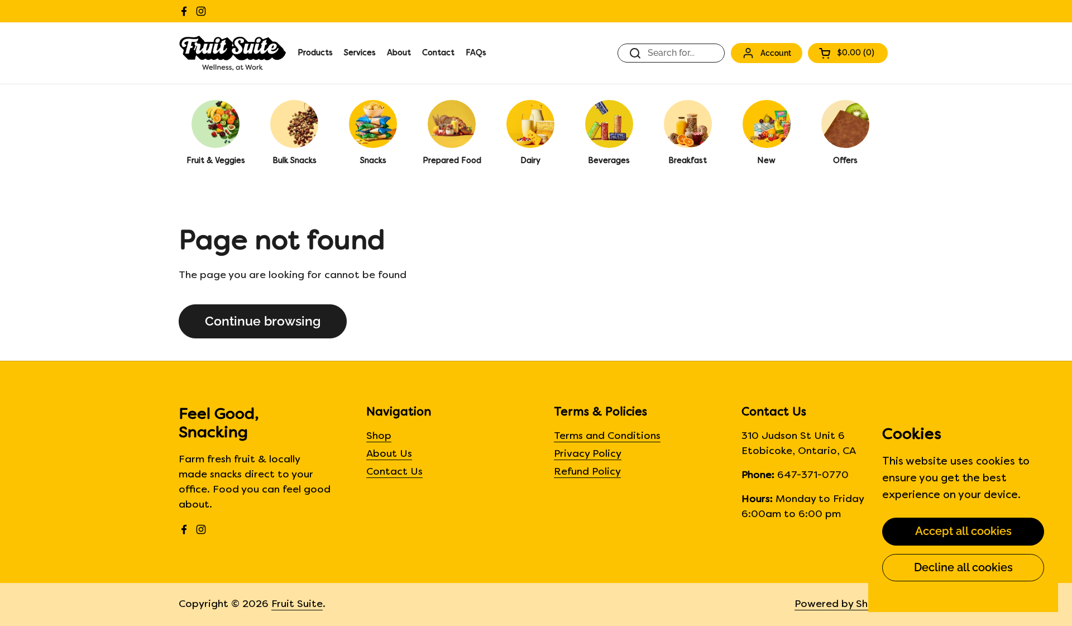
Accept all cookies (963, 531)
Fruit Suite (297, 604)
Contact (438, 53)
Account (775, 53)
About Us (389, 454)
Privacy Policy (587, 454)
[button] (848, 53)
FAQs (476, 53)
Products (315, 53)
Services (360, 53)
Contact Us (394, 472)
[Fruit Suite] (232, 53)
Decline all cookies (963, 567)
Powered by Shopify (844, 604)
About (399, 53)
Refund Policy (587, 472)
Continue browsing (262, 321)
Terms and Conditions (607, 436)
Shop (378, 436)
